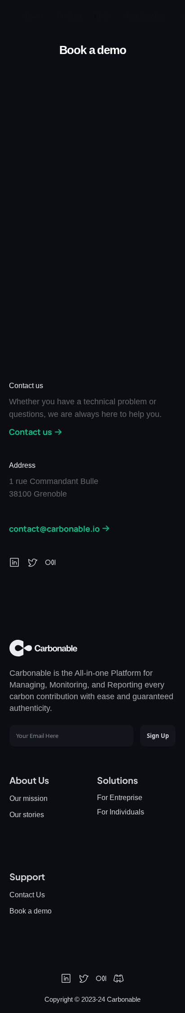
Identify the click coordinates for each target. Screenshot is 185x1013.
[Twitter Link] (83, 978)
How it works (143, 16)
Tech (102, 16)
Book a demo (30, 911)
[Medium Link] (101, 978)
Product (69, 16)
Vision (33, 16)
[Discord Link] (118, 978)
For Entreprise (119, 797)
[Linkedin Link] (66, 978)
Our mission (28, 798)
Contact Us (27, 895)
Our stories (26, 815)
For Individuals (120, 812)
